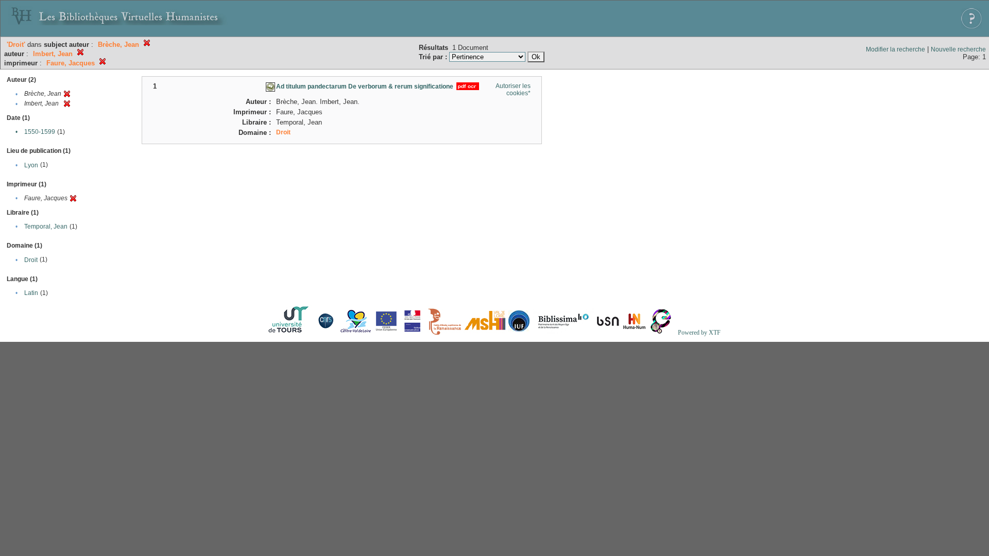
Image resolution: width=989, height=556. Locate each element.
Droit (31, 260)
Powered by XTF (699, 332)
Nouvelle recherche (958, 49)
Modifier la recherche (895, 49)
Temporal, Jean (45, 226)
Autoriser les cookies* (513, 89)
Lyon (31, 165)
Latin (31, 293)
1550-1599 (39, 131)
